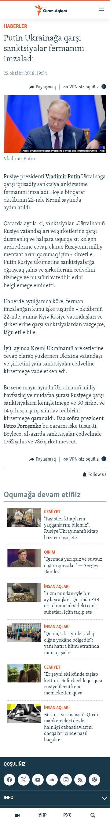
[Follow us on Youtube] (38, 780)
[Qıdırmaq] (93, 815)
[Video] (17, 815)
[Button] (42, 87)
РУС (67, 815)
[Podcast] (94, 780)
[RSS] (80, 780)
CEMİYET (52, 512)
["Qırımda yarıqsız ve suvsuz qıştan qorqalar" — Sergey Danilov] (24, 558)
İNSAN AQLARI (57, 587)
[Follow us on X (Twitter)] (23, 780)
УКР (42, 815)
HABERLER (15, 26)
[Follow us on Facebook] (9, 780)
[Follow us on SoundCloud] (52, 780)
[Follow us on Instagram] (66, 780)
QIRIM (49, 552)
